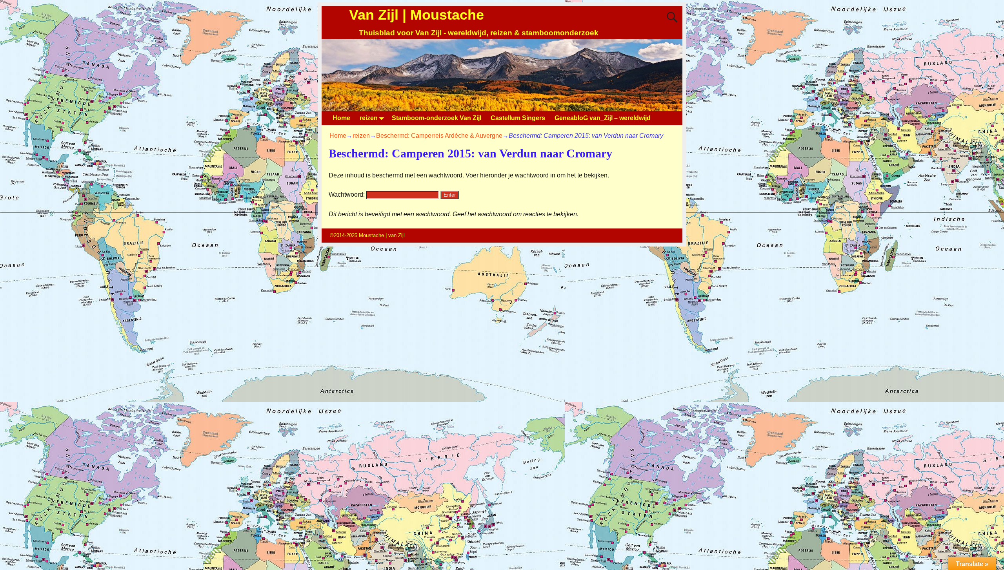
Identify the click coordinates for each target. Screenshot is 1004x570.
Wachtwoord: (347, 194)
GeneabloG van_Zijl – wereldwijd (603, 118)
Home (341, 118)
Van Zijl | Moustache (416, 15)
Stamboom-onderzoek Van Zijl (436, 118)
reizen (369, 118)
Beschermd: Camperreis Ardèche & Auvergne (439, 135)
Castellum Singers (518, 118)
